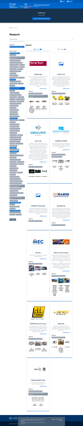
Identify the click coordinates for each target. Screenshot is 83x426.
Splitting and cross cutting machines (16, 181)
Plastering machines (19, 143)
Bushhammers (20, 69)
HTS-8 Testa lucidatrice (67, 103)
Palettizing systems (44, 274)
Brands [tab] (38, 49)
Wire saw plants (18, 214)
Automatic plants (13, 55)
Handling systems (38, 274)
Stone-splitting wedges (14, 190)
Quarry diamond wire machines (15, 159)
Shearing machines (13, 172)
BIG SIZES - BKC (54, 167)
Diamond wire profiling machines (15, 95)
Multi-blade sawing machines (15, 141)
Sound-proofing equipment (14, 176)
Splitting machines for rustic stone (16, 183)
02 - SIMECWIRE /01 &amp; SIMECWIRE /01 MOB (60, 349)
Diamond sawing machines (14, 92)
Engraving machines (20, 101)
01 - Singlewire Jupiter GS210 (31, 350)
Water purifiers (12, 208)
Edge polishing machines (20, 99)
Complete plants (21, 77)
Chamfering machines (13, 77)
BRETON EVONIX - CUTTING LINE (38, 108)
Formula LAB (44, 176)
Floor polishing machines (14, 110)
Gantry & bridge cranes (14, 114)
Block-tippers (22, 67)
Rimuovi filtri (13, 219)
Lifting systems (12, 122)
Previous (27, 105)
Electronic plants (13, 101)
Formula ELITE (38, 176)
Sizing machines (12, 174)
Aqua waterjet (31, 176)
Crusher (12, 85)
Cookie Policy (59, 419)
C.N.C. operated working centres (15, 71)
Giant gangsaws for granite (14, 116)
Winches (12, 214)
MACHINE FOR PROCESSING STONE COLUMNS (60, 288)
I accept (60, 420)
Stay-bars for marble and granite (15, 188)
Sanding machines (13, 166)
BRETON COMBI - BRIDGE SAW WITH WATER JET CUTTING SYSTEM (31, 109)
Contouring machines (13, 83)
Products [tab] (62, 49)
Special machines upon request (15, 179)
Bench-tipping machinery (14, 64)
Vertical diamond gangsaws (14, 206)
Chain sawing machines (14, 75)
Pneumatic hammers (13, 145)
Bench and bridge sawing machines (16, 62)
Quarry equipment (13, 161)
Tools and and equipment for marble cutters (16, 198)
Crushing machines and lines (31, 274)
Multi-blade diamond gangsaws (15, 139)
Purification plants (13, 157)
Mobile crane (20, 135)
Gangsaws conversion (13, 112)
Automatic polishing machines (15, 60)
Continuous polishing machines (15, 81)
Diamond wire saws (13, 97)
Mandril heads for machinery (15, 128)
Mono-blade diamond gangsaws (15, 137)
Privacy (53, 419)
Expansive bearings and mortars (15, 103)
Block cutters (22, 64)
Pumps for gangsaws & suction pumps (16, 155)
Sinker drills (20, 172)
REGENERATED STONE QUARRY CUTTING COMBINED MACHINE (67, 288)
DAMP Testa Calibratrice (54, 103)
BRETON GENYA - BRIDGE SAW (44, 108)
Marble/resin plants (13, 132)
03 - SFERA (67, 347)
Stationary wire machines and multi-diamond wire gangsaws (16, 186)
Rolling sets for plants (13, 164)
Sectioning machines (13, 170)
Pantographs (12, 143)
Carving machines (13, 73)
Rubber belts (21, 164)
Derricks (12, 90)
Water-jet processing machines (15, 212)
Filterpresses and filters (14, 105)
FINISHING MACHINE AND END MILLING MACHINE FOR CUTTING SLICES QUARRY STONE (54, 290)
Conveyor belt (20, 83)
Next (48, 105)
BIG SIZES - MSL (67, 167)
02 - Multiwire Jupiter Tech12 (38, 349)
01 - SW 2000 (54, 347)
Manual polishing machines (14, 130)
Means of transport (13, 135)
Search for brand (13, 39)
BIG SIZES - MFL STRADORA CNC (61, 168)
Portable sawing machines (14, 149)
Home (10, 27)
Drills (12, 99)
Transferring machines (14, 200)
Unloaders (12, 204)
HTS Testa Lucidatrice (61, 103)
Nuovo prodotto (34, 404)
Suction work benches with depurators (16, 193)
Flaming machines (13, 107)
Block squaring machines (14, 67)
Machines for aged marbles (14, 124)
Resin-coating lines (20, 161)
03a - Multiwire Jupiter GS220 (44, 350)
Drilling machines (21, 97)
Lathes (22, 120)
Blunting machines (13, 69)
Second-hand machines (14, 168)
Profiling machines (13, 153)
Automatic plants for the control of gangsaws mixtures (16, 58)
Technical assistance (13, 195)
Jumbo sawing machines (14, 120)
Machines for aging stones (14, 126)
